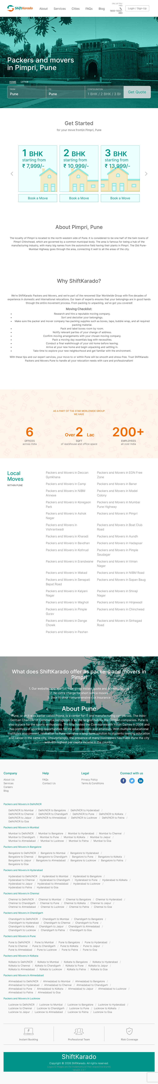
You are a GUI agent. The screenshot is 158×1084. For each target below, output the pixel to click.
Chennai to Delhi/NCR (21, 899)
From (12, 89)
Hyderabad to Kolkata (114, 879)
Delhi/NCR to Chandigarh (53, 813)
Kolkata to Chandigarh (48, 965)
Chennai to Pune (49, 903)
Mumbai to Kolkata (74, 837)
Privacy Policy (89, 779)
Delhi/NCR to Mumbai (20, 810)
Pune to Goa (90, 949)
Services (60, 8)
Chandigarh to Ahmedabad (84, 926)
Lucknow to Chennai (20, 1008)
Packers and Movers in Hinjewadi (119, 602)
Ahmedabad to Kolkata (50, 988)
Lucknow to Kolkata (105, 1008)
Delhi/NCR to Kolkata (111, 813)
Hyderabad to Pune (86, 879)
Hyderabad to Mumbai (55, 876)
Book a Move (38, 198)
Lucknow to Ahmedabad (49, 1012)
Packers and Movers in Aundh (117, 536)
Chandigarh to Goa (81, 930)
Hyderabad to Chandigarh (55, 879)
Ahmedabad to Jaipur (80, 988)
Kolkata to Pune (74, 965)
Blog (102, 8)
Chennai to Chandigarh (21, 903)
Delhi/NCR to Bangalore (52, 810)
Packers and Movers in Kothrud (67, 550)
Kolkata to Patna (76, 969)
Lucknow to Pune (79, 1008)
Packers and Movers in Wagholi (67, 602)
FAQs (89, 8)
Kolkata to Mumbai (48, 961)
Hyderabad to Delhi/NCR (22, 876)
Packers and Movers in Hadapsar (120, 543)
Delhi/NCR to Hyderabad (85, 810)
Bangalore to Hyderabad (84, 852)
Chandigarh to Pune (86, 922)
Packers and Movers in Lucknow (22, 998)
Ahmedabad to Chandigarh (92, 985)
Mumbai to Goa (102, 840)
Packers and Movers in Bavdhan (68, 543)
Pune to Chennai (17, 945)
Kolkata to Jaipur (98, 965)
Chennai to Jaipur (101, 903)
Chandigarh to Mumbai (56, 919)
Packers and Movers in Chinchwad (120, 609)
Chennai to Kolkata (75, 903)
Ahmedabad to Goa (49, 992)
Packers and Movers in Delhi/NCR (23, 804)
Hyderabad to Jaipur (20, 883)
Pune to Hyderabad (96, 942)
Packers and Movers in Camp (66, 484)
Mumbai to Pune (49, 837)
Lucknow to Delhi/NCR (21, 1004)
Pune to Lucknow (47, 949)
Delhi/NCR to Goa (18, 821)
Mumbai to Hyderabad (81, 833)
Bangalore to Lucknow (83, 860)
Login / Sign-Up (137, 8)
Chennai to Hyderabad (109, 899)
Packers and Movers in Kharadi (67, 536)
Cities (76, 8)
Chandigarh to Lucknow (22, 930)
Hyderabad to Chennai (21, 879)
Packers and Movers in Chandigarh (23, 912)
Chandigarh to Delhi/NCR (23, 919)
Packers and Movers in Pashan (67, 632)
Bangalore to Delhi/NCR (22, 852)
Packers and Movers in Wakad (66, 573)
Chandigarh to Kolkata (21, 926)
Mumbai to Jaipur (100, 837)
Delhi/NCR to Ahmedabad (51, 817)
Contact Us (49, 783)
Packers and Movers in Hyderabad (23, 870)
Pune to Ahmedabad (20, 949)
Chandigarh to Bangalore (88, 919)
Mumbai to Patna (79, 840)
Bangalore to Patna (112, 860)
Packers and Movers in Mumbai (21, 827)
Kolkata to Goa (99, 969)
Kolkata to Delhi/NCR (20, 961)
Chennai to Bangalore (78, 899)
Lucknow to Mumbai (51, 1004)
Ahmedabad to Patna (20, 992)
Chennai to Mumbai (50, 899)
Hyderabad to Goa (47, 887)
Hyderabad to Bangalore (87, 876)
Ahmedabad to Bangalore (90, 981)
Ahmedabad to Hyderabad (23, 985)
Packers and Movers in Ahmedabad (24, 975)
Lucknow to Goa (102, 1012)
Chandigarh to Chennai (57, 922)
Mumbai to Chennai (110, 833)
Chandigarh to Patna (53, 930)
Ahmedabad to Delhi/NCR (23, 981)
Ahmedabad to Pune (20, 988)
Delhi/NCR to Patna (113, 817)
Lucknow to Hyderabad (111, 1004)
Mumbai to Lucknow (52, 840)
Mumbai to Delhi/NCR (20, 833)
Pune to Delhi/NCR (19, 942)
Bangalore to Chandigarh (52, 856)
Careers (8, 786)
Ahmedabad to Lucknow (112, 988)
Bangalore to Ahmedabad (51, 860)
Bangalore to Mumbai (53, 852)
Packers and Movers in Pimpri (117, 513)
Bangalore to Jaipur (19, 860)
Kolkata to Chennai (19, 965)
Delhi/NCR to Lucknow (84, 817)
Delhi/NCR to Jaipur (19, 817)
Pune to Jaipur (91, 945)
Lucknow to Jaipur (19, 1012)
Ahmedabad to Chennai (58, 985)
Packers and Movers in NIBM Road (120, 573)
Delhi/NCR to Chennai (21, 813)
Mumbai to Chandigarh (21, 837)
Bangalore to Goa (18, 864)
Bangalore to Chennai (20, 856)
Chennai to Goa (103, 906)
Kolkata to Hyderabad (105, 961)
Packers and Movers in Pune (20, 936)
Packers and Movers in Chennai (21, 893)
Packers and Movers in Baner (117, 484)
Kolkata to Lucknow (51, 969)
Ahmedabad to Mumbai (56, 981)
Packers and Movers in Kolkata (21, 955)
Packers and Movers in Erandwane (69, 561)
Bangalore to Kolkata (110, 856)
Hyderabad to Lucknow (86, 883)
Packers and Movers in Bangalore (22, 846)
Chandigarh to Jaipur (51, 926)
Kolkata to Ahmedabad (21, 969)
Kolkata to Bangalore (76, 961)
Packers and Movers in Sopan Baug (121, 579)
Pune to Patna (70, 949)
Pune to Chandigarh (43, 945)
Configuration (95, 89)
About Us (9, 779)
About (43, 8)
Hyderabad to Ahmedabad (52, 883)
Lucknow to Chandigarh (50, 1008)
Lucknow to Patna (78, 1012)
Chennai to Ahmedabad (22, 906)
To (50, 89)
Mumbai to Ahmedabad (22, 840)
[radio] (13, 82)
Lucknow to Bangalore (80, 1004)
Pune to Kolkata (69, 945)
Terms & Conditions (92, 783)
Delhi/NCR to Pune (83, 813)
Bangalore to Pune (82, 856)
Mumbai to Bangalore (50, 833)
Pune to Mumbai (44, 942)
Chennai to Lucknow (52, 906)
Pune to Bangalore (69, 942)
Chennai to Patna (79, 906)
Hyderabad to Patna (20, 887)
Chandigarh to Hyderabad (23, 922)
